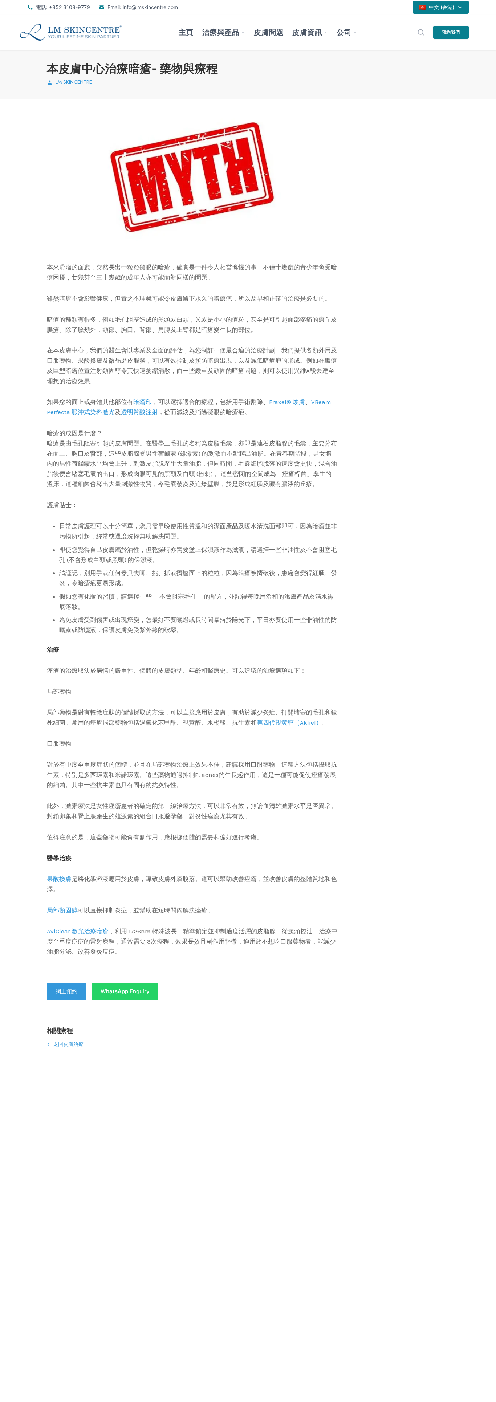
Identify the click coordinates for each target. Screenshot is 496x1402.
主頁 (186, 32)
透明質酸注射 (139, 412)
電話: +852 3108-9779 (63, 7)
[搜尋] (420, 32)
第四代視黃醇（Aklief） (289, 722)
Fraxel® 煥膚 (287, 401)
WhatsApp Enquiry (125, 991)
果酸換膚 (59, 879)
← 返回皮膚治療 (65, 1044)
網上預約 (66, 991)
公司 (344, 32)
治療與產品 (221, 32)
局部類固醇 (62, 910)
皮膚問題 (269, 32)
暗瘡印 (142, 401)
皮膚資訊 (307, 32)
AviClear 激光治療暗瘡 (78, 931)
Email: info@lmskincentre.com (142, 7)
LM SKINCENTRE (74, 82)
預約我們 (451, 32)
